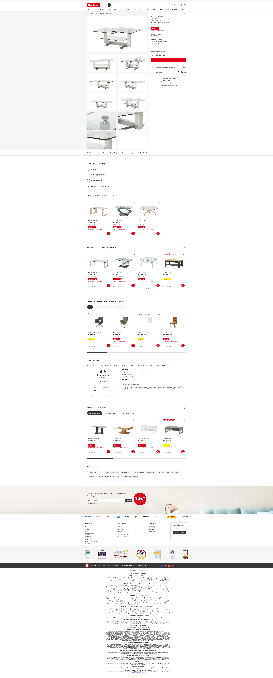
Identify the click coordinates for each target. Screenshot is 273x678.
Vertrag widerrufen (89, 533)
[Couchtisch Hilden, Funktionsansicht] (101, 82)
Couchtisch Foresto (166, 418)
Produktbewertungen (128, 153)
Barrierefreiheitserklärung (127, 565)
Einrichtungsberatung (122, 529)
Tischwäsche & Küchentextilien (103, 307)
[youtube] (173, 565)
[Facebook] (178, 72)
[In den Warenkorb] (108, 233)
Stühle (90, 307)
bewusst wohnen (153, 533)
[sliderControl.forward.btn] (184, 247)
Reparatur (87, 534)
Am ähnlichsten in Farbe (128, 413)
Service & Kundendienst (91, 541)
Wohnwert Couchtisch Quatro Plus (95, 418)
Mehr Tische (92, 467)
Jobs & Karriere (152, 528)
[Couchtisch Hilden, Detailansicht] (101, 120)
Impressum (93, 565)
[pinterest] (165, 565)
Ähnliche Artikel (142, 153)
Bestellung (87, 526)
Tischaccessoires (120, 307)
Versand (159, 34)
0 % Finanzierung (96, 180)
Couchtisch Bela (141, 252)
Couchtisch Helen (91, 252)
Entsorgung (88, 536)
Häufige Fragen (88, 538)
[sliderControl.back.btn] (181, 247)
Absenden (128, 500)
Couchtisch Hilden (91, 200)
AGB (99, 565)
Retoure (87, 531)
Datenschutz (106, 565)
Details (93, 169)
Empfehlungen (114, 153)
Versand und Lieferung (90, 528)
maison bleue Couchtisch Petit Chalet (146, 418)
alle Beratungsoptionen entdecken (168, 85)
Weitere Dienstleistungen (123, 534)
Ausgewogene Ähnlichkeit (95, 413)
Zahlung (87, 529)
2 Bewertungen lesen (167, 22)
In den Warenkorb (168, 60)
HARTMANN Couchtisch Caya (119, 418)
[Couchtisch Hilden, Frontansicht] (101, 63)
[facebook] (162, 565)
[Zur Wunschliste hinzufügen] (185, 13)
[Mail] (185, 72)
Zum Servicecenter (179, 532)
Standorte (119, 526)
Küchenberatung (121, 528)
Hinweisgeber (115, 565)
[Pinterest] (182, 72)
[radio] (103, 385)
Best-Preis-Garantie (121, 531)
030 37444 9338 (166, 80)
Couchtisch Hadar (116, 252)
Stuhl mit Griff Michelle (142, 312)
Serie (104, 153)
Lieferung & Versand (98, 175)
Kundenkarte (152, 531)
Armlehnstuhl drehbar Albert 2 (94, 312)
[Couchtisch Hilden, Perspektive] (117, 34)
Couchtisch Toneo (166, 252)
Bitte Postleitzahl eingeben (158, 51)
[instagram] (169, 565)
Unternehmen (152, 526)
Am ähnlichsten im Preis (111, 413)
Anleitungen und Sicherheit (100, 186)
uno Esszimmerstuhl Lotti (118, 312)
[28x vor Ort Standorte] (174, 5)
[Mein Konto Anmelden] (177, 5)
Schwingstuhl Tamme (167, 312)
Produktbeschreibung (93, 153)
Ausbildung (152, 529)
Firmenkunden (88, 543)
